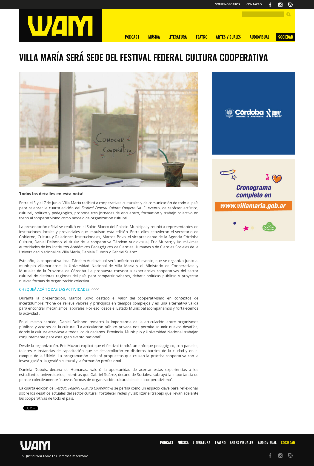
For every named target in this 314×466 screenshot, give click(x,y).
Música (154, 37)
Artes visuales (228, 37)
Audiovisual (259, 37)
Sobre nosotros (227, 4)
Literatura (177, 37)
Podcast (132, 37)
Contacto (254, 4)
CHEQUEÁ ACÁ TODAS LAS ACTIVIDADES (54, 289)
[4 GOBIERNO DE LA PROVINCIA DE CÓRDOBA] (253, 113)
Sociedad (285, 37)
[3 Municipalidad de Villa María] (253, 200)
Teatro (201, 37)
